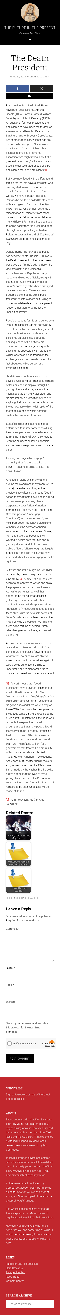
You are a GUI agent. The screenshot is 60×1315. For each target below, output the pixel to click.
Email (10, 984)
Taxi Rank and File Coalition (22, 1263)
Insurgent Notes (15, 1272)
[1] (46, 170)
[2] (21, 578)
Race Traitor (13, 1276)
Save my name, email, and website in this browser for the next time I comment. (27, 1027)
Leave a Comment (40, 76)
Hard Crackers (30, 898)
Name (10, 967)
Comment (13, 928)
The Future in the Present (30, 27)
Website (11, 1001)
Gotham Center (15, 1281)
